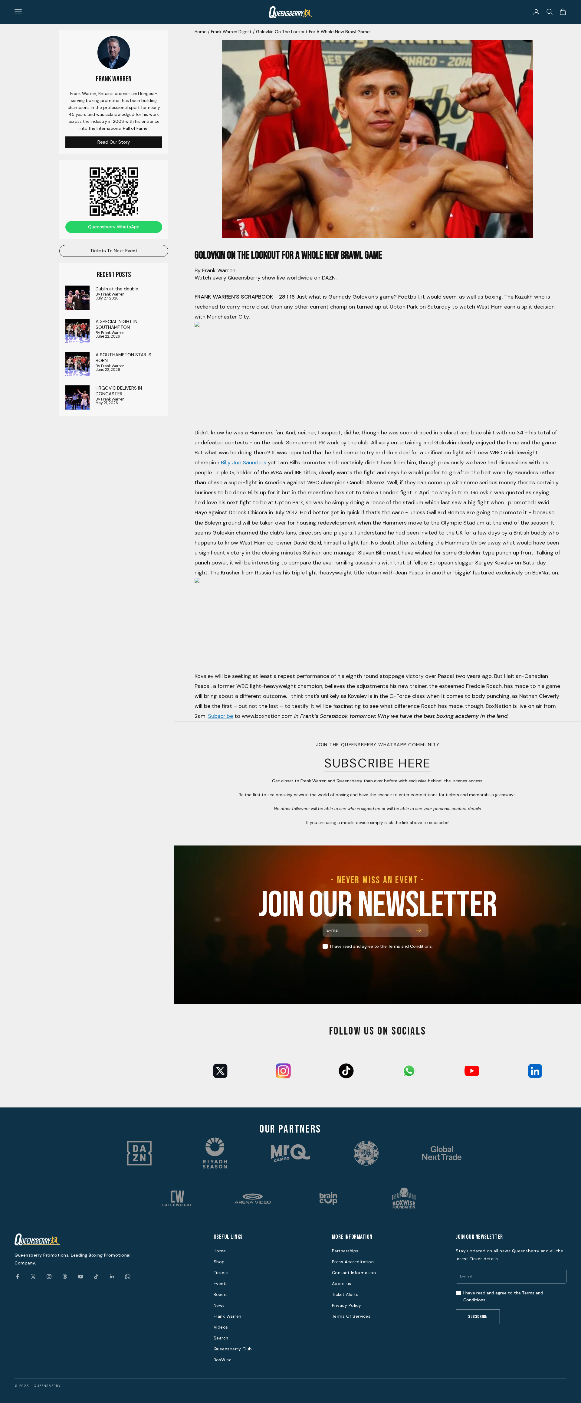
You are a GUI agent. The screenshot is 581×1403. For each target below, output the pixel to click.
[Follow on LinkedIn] (112, 1277)
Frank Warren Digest (231, 31)
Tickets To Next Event (113, 251)
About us (341, 1283)
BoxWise (223, 1359)
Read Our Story (113, 142)
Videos (221, 1327)
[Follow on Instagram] (49, 1277)
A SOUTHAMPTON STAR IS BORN (123, 357)
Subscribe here (377, 763)
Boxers (221, 1294)
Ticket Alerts (345, 1294)
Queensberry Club (233, 1349)
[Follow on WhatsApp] (128, 1277)
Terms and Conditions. (410, 946)
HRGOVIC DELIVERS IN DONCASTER (119, 391)
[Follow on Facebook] (18, 1277)
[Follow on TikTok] (96, 1277)
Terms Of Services (351, 1316)
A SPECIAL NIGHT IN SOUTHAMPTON (116, 324)
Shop (219, 1261)
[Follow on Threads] (65, 1277)
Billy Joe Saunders (243, 462)
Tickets (221, 1272)
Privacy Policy (346, 1305)
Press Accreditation (353, 1261)
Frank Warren (227, 1316)
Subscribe (220, 716)
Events (221, 1283)
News (219, 1305)
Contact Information (354, 1272)
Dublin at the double (117, 289)
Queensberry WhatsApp (114, 227)
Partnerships (345, 1251)
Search (221, 1338)
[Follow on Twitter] (33, 1277)
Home (201, 31)
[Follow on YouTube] (80, 1277)
